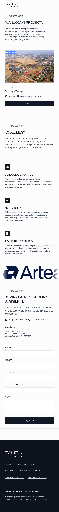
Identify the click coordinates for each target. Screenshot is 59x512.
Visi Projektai (11, 471)
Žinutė (8, 397)
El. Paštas (10, 372)
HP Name (2, 344)
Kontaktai (35, 464)
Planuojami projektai (14, 477)
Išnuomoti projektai (37, 477)
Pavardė (9, 360)
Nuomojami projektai (30, 471)
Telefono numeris (14, 385)
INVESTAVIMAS (21, 464)
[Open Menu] (52, 5)
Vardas (9, 348)
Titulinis (8, 464)
